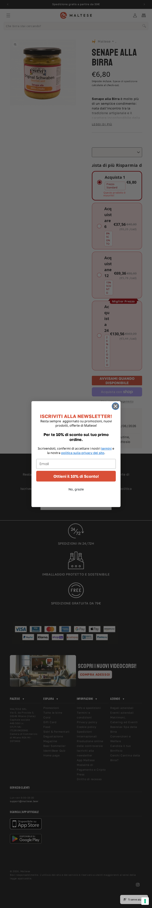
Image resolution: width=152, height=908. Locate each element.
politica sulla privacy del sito (82, 453)
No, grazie (76, 489)
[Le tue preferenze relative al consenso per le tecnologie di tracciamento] (145, 901)
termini (106, 448)
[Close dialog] (115, 406)
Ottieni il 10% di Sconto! (76, 476)
